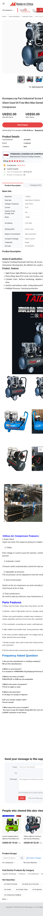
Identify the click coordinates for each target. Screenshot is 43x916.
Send (22, 798)
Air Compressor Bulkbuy (12, 895)
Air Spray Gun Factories (30, 884)
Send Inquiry (22, 125)
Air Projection (37, 889)
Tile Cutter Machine (30, 862)
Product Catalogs (34, 858)
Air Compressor (8, 862)
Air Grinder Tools (22, 889)
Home (4, 16)
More (4, 899)
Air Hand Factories (10, 884)
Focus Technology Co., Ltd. (29, 907)
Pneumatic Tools (27, 16)
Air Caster (7, 889)
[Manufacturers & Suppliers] (21, 4)
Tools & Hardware (14, 16)
